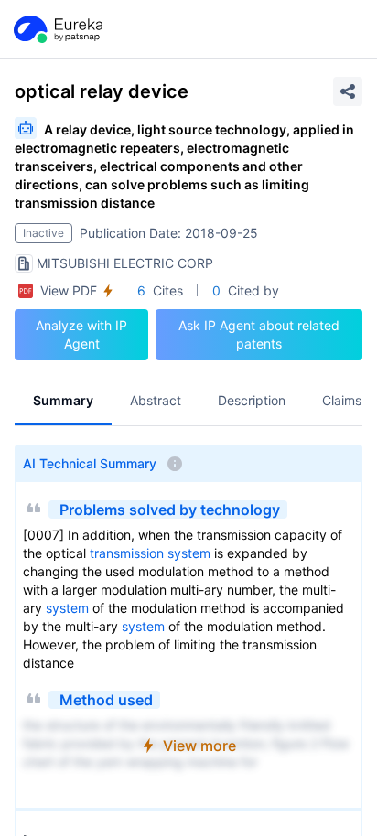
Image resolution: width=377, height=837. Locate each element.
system (67, 608)
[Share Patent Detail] (347, 91)
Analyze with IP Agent (81, 334)
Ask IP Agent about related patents (258, 334)
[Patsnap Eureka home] (56, 29)
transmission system (150, 553)
